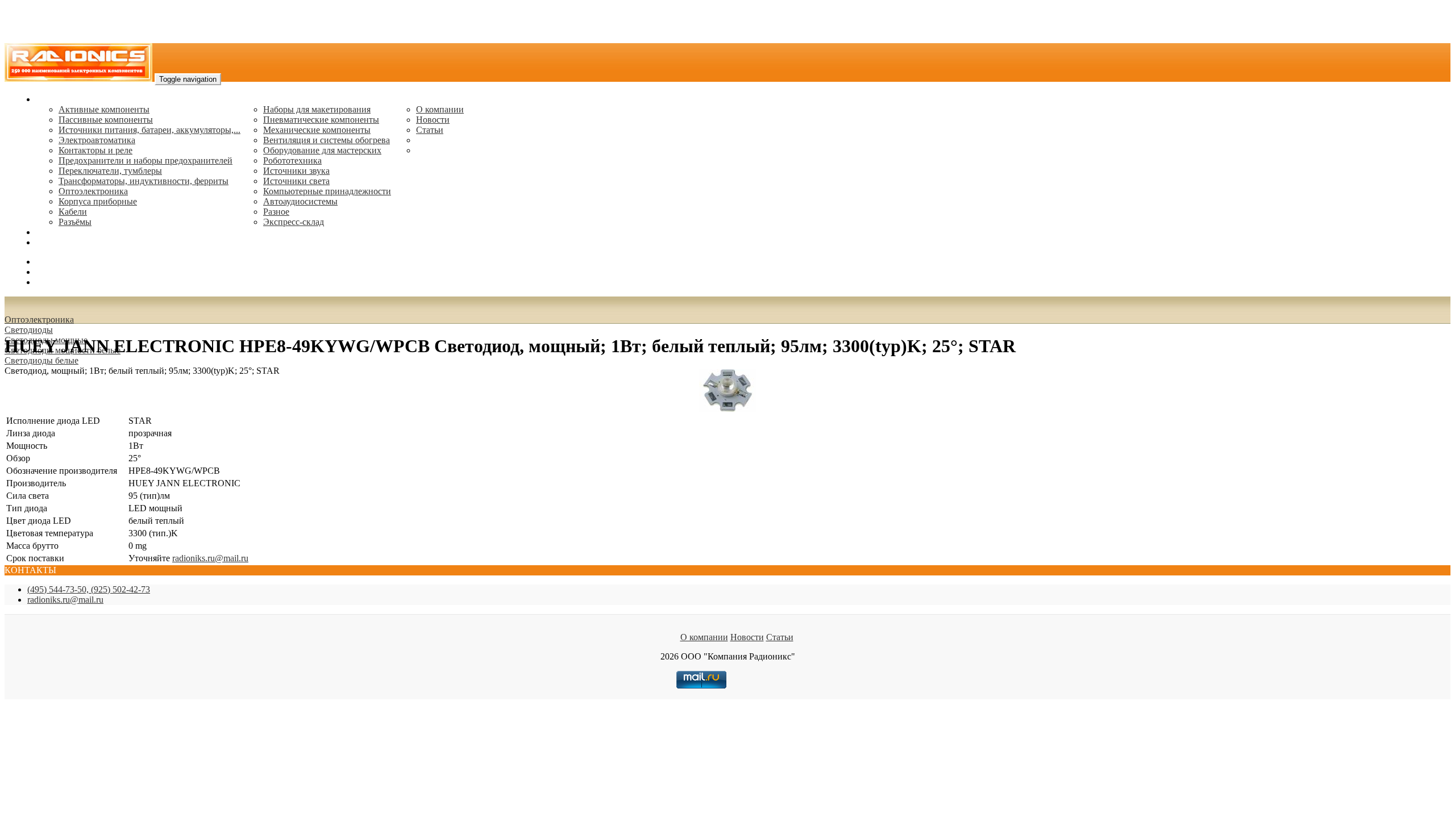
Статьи (429, 130)
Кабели (73, 211)
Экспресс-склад (293, 222)
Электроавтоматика (97, 140)
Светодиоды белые (41, 360)
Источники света (296, 181)
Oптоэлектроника (93, 191)
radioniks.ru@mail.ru (74, 242)
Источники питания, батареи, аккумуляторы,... (149, 130)
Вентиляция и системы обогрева (326, 140)
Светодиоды (29, 330)
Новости (433, 119)
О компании (440, 109)
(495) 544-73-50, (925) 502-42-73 (88, 589)
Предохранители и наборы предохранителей (145, 160)
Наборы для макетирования (317, 109)
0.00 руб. (53, 282)
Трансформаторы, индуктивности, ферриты (143, 181)
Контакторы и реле (95, 150)
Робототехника (292, 160)
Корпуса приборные (98, 201)
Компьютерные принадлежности (327, 191)
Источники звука (296, 171)
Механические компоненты (317, 130)
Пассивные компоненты (106, 119)
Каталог (51, 99)
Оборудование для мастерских (322, 150)
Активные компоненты (104, 109)
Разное (276, 211)
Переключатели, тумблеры (110, 171)
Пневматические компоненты (321, 119)
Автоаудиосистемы (300, 201)
